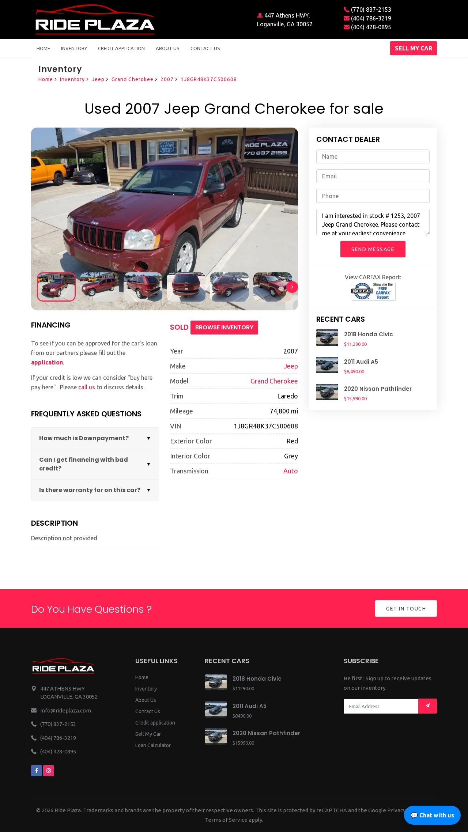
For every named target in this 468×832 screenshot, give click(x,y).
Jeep (98, 79)
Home (43, 48)
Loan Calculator (153, 745)
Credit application (155, 723)
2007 (167, 79)
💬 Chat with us (432, 815)
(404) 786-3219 (370, 18)
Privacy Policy (404, 810)
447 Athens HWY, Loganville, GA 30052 (285, 19)
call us (86, 387)
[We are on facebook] (36, 770)
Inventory (74, 48)
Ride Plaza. (68, 810)
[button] (292, 287)
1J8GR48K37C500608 (209, 79)
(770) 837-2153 (370, 9)
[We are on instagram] (48, 770)
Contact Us (147, 711)
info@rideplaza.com (65, 710)
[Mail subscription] (427, 706)
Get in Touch (406, 609)
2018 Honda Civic (368, 334)
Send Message (373, 249)
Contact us (205, 48)
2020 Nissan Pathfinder (378, 389)
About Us (145, 700)
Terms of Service (226, 820)
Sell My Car (148, 734)
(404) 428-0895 (370, 27)
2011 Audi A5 (361, 362)
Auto (290, 470)
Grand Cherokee (133, 79)
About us (168, 48)
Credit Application (121, 48)
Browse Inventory (224, 327)
